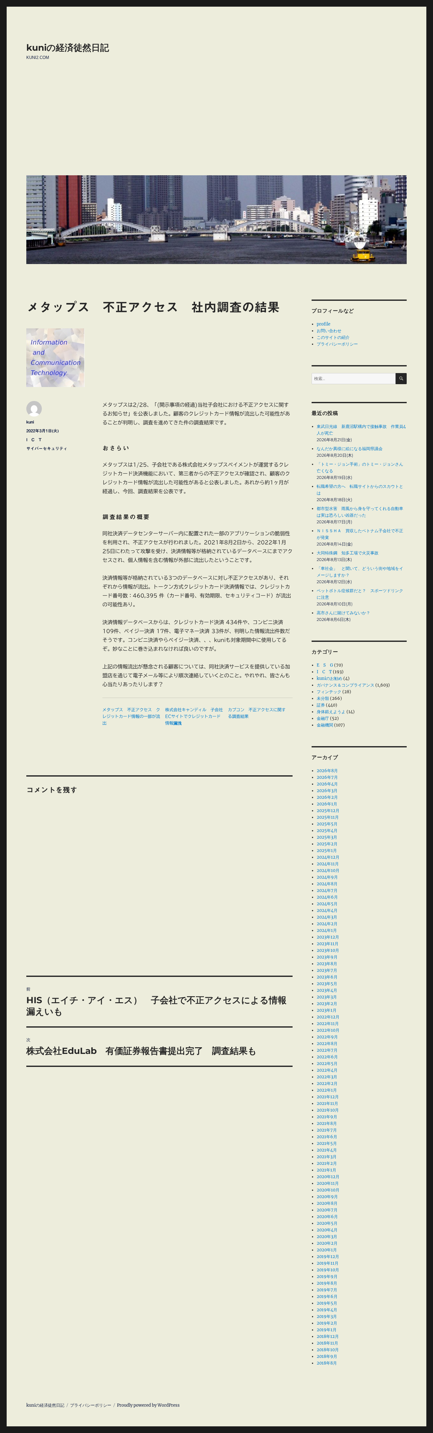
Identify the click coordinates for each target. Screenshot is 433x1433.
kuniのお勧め (329, 678)
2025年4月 (327, 830)
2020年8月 (327, 1203)
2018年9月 (327, 1356)
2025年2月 (327, 844)
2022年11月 (328, 1023)
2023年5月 (327, 983)
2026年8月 (327, 770)
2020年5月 (327, 1223)
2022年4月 (327, 1070)
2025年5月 (327, 824)
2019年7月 (327, 1290)
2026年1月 (327, 804)
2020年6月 (327, 1216)
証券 (321, 705)
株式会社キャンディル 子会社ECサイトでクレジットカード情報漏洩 (194, 716)
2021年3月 (327, 1156)
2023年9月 (327, 957)
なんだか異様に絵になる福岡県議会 (350, 448)
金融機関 (325, 725)
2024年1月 (327, 930)
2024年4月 (327, 910)
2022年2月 (327, 1083)
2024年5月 (327, 904)
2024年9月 (327, 877)
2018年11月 (327, 1343)
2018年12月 (328, 1336)
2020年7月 (327, 1210)
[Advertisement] (218, 122)
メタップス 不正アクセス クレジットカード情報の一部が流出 (131, 716)
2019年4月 (327, 1310)
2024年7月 (327, 890)
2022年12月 (328, 1017)
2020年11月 (328, 1183)
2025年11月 (328, 817)
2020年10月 (328, 1190)
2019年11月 (328, 1263)
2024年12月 (328, 857)
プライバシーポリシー (337, 344)
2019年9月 (327, 1276)
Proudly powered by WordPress (148, 1405)
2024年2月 (327, 923)
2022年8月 (327, 1043)
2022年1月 (327, 1090)
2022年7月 (327, 1050)
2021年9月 (327, 1117)
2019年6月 (327, 1296)
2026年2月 (327, 797)
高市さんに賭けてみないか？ (343, 613)
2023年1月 (327, 1010)
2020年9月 (327, 1196)
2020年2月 (327, 1243)
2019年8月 (327, 1283)
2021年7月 (327, 1130)
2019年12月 (328, 1256)
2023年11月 (328, 943)
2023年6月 (327, 977)
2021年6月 (327, 1136)
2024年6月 (327, 897)
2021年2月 (327, 1163)
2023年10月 (328, 950)
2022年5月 (327, 1063)
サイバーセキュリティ (47, 449)
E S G (325, 665)
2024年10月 (328, 870)
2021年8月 (327, 1123)
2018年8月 (327, 1363)
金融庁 (323, 718)
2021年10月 (328, 1110)
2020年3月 (327, 1236)
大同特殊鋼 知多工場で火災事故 (347, 553)
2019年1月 (327, 1330)
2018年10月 (328, 1349)
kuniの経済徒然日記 (67, 47)
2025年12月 (328, 810)
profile (323, 324)
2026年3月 (327, 790)
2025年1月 (327, 850)
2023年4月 (327, 990)
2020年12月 (328, 1176)
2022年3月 (327, 1077)
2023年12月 (328, 937)
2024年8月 (327, 884)
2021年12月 (328, 1097)
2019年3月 (327, 1316)
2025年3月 (327, 837)
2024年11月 (328, 864)
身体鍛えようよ (331, 711)
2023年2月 (327, 1003)
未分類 (323, 698)
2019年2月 (327, 1323)
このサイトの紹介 (333, 337)
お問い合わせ (329, 330)
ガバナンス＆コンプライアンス (345, 685)
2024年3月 (327, 917)
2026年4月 (327, 784)
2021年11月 (327, 1103)
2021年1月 (326, 1170)
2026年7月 (327, 777)
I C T (34, 440)
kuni (30, 422)
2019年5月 (327, 1303)
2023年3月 (327, 997)
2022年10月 (328, 1030)
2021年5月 (327, 1143)
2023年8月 (327, 963)
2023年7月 (327, 970)
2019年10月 (328, 1270)
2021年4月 (327, 1150)
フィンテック (329, 691)
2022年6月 (327, 1057)
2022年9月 (327, 1037)
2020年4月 (327, 1230)
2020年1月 (327, 1250)
